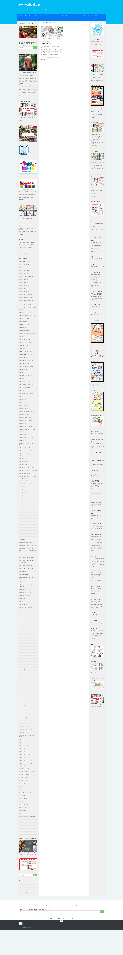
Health (21, 402)
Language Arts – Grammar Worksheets (28, 581)
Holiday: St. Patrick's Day (25, 514)
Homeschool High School (25, 532)
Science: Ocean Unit (24, 742)
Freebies (22, 390)
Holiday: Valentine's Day (25, 520)
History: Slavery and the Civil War (27, 473)
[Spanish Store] (97, 632)
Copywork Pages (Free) (25, 339)
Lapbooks (22, 598)
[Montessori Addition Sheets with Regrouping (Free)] (97, 518)
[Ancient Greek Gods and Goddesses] (97, 316)
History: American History (25, 423)
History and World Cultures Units (27, 411)
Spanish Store (95, 15)
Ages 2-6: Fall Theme (24, 282)
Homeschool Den (30, 4)
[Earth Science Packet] (97, 105)
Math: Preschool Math (25, 639)
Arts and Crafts (23, 327)
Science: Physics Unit (24, 745)
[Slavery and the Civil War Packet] (97, 356)
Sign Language (23, 783)
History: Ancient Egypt (25, 434)
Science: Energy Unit (24, 717)
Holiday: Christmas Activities (26, 483)
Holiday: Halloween (24, 496)
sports (21, 789)
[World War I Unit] (97, 381)
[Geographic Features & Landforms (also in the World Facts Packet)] (97, 299)
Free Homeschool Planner (25, 387)
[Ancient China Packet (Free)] (97, 656)
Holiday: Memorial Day (25, 502)
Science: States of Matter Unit (26, 760)
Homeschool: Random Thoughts (27, 557)
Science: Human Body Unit (26, 729)
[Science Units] (22, 241)
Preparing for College (25, 669)
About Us (37, 19)
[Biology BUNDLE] (97, 131)
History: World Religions (25, 480)
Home (71, 918)
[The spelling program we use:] (97, 444)
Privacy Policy (65, 918)
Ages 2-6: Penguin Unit (25, 291)
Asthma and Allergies (25, 330)
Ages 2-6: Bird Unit (24, 273)
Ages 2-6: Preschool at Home (26, 304)
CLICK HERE (31, 97)
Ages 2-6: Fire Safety (24, 285)
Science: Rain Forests (24, 751)
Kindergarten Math (24, 574)
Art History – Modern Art (25, 324)
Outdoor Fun (23, 660)
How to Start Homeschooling (26, 568)
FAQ (56, 19)
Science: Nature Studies (25, 739)
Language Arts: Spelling (25, 592)
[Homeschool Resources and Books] (28, 851)
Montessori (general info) (25, 645)
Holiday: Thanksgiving (25, 517)
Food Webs (22, 378)
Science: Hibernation (24, 726)
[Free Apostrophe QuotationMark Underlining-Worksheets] (97, 488)
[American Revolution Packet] (97, 268)
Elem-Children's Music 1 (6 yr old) (27, 354)
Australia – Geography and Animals (27, 333)
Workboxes (22, 824)
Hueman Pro (33, 927)
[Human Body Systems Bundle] (97, 184)
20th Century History (46, 38)
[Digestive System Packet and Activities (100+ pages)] (97, 215)
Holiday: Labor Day (24, 499)
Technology (22, 801)
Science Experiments (24, 681)
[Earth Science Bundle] (97, 71)
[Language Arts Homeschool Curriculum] (97, 475)
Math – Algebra (23, 604)
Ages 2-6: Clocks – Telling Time (26, 276)
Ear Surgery (22, 348)
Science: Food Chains (24, 720)
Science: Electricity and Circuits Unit (28, 714)
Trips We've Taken (24, 804)
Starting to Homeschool (25, 792)
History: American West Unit (26, 426)
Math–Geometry (23, 624)
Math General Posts (24, 611)
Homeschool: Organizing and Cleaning (28, 545)
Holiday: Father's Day (24, 492)
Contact (61, 19)
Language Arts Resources (76, 15)
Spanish (22, 786)
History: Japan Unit (24, 461)
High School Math (24, 405)
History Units (65, 15)
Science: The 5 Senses (24, 768)
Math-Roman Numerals (25, 633)
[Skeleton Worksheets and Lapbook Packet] (97, 624)
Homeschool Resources (45, 15)
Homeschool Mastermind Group (27, 535)
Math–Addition (23, 614)
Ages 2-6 (22, 267)
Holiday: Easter (23, 489)
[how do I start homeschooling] (28, 190)
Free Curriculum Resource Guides (27, 384)
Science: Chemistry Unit (25, 702)
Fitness (21, 372)
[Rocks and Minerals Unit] (97, 577)
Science (22, 678)
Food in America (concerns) (26, 375)
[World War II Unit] (97, 410)
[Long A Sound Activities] (97, 425)
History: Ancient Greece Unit (26, 437)
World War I (44, 40)
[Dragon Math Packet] (96, 525)
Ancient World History (25, 321)
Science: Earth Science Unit (26, 711)
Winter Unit (22, 821)
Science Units (57, 15)
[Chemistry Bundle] (95, 222)
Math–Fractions (23, 621)
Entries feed (23, 886)
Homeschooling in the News (26, 565)
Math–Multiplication (24, 627)
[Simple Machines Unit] (96, 588)
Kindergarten (23, 571)
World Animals (23, 827)
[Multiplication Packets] (97, 541)
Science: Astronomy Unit (25, 690)
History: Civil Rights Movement (27, 447)
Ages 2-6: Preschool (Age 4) (26, 297)
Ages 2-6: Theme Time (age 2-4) (27, 312)
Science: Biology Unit (24, 693)
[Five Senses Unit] (95, 614)
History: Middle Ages (24, 464)
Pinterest (22, 666)
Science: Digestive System (25, 705)
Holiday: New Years (24, 508)
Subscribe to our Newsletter (47, 19)
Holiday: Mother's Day (25, 505)
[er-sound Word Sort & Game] (96, 456)
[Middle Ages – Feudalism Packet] (97, 342)
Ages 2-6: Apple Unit (24, 270)
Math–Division (23, 617)
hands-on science (24, 399)
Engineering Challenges (25, 363)
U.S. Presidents (23, 807)
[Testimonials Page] (28, 173)
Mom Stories (23, 642)
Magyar (22, 601)
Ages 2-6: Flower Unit (24, 288)
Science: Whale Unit (24, 780)
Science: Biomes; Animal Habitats (27, 696)
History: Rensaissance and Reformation (28, 470)
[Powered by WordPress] (24, 927)
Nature (21, 657)
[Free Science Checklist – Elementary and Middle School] (97, 244)
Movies (21, 648)
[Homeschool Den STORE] (28, 116)
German (22, 396)
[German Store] (97, 669)
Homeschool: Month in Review (26, 542)
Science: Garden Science (25, 723)
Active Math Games (24, 264)
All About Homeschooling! (26, 318)
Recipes (22, 672)
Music (21, 651)
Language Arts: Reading (25, 589)
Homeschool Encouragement (25, 19)
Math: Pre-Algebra (24, 636)
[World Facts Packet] (95, 274)
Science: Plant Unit (24, 748)
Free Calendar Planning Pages (26, 381)
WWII (21, 833)
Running (22, 675)
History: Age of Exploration (26, 417)
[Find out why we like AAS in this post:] (97, 465)
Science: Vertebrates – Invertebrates (28, 771)
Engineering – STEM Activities (26, 360)
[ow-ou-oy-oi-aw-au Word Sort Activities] (97, 435)
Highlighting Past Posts (25, 408)
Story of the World (24, 795)
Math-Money (23, 630)
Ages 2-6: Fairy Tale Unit (25, 279)
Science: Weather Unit (25, 777)
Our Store (21, 15)
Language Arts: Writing (25, 595)
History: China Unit (24, 440)
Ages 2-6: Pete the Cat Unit (26, 294)
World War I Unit (46, 43)
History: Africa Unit (24, 414)
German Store (87, 15)
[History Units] (28, 215)
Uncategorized (23, 810)
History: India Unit (24, 458)
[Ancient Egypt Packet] (96, 306)
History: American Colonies (26, 420)
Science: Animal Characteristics (27, 687)
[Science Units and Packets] (28, 229)
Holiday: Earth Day (24, 486)
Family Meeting (23, 369)
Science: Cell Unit (24, 699)
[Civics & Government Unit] (97, 258)
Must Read (22, 654)
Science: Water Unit (24, 774)
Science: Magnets (24, 732)
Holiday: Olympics (24, 511)
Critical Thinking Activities (26, 342)
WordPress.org (23, 892)
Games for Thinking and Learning (27, 393)
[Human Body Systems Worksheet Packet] (97, 603)
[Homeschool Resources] (96, 556)
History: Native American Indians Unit (28, 467)
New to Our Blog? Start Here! (32, 15)
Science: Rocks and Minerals (26, 754)
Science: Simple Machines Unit (26, 757)
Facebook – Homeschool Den (26, 366)
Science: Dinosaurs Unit (25, 708)
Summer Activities (24, 798)
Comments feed (23, 889)
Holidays (22, 523)
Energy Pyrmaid (23, 357)
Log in (21, 883)
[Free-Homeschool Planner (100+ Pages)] (97, 688)
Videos (21, 813)
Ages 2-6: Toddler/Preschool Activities (28, 315)
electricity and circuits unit (26, 351)
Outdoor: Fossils (23, 663)
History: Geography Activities (26, 450)
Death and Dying (24, 345)
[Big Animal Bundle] (97, 159)
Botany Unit (22, 336)
